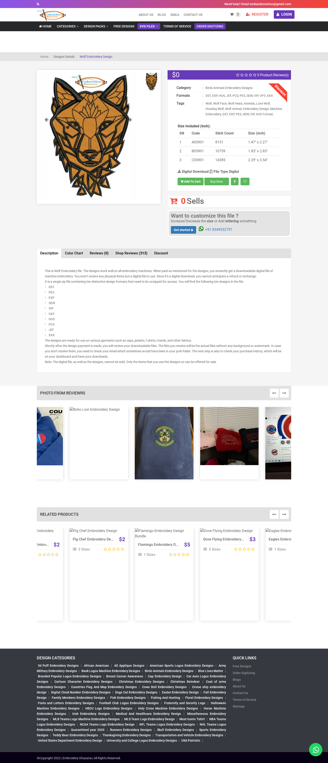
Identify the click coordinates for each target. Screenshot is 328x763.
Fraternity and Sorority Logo (185, 703)
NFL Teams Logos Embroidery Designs (167, 724)
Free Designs (124, 26)
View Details (97, 532)
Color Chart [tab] (74, 253)
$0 (176, 75)
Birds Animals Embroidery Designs (169, 671)
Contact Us (193, 14)
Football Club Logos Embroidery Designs (129, 703)
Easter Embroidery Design (180, 692)
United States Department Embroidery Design (70, 740)
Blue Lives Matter (210, 671)
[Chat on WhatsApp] (315, 749)
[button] (46, 159)
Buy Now (216, 181)
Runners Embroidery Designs (131, 730)
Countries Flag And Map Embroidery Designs (104, 687)
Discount (161, 253)
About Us (239, 686)
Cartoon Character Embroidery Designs (83, 681)
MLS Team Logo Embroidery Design (149, 719)
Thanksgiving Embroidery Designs (126, 735)
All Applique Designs (129, 665)
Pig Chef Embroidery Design (95, 539)
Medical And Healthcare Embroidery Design (148, 714)
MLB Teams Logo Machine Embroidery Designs (86, 719)
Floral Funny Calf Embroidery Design (37, 544)
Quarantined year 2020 (87, 730)
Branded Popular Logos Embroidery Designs (69, 676)
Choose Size (97, 542)
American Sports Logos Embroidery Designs (181, 665)
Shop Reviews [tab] (131, 253)
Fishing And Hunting (165, 697)
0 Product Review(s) (272, 75)
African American (96, 665)
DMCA (174, 14)
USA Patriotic (190, 740)
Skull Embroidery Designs (175, 730)
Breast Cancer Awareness (124, 676)
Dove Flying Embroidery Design (228, 539)
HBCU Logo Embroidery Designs (108, 708)
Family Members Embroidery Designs (78, 697)
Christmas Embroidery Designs (141, 681)
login (286, 14)
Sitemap (239, 706)
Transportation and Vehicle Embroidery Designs (189, 735)
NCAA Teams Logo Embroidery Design (107, 724)
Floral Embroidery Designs (204, 697)
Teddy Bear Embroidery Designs (75, 735)
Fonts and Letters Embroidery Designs (66, 703)
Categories (66, 26)
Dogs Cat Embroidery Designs (136, 692)
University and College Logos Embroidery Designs (142, 740)
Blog (162, 14)
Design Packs (94, 26)
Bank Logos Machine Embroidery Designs (110, 671)
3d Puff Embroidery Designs (58, 665)
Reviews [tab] (99, 253)
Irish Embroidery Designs (90, 714)
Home (47, 26)
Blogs (237, 679)
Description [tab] (49, 253)
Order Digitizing (210, 26)
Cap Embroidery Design (164, 676)
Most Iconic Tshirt (192, 719)
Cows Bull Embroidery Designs (164, 687)
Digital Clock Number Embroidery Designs (80, 692)
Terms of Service (177, 26)
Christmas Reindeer (184, 681)
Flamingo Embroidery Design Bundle (167, 544)
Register (259, 14)
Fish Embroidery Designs (128, 697)
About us (146, 14)
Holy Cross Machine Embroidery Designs (168, 708)
